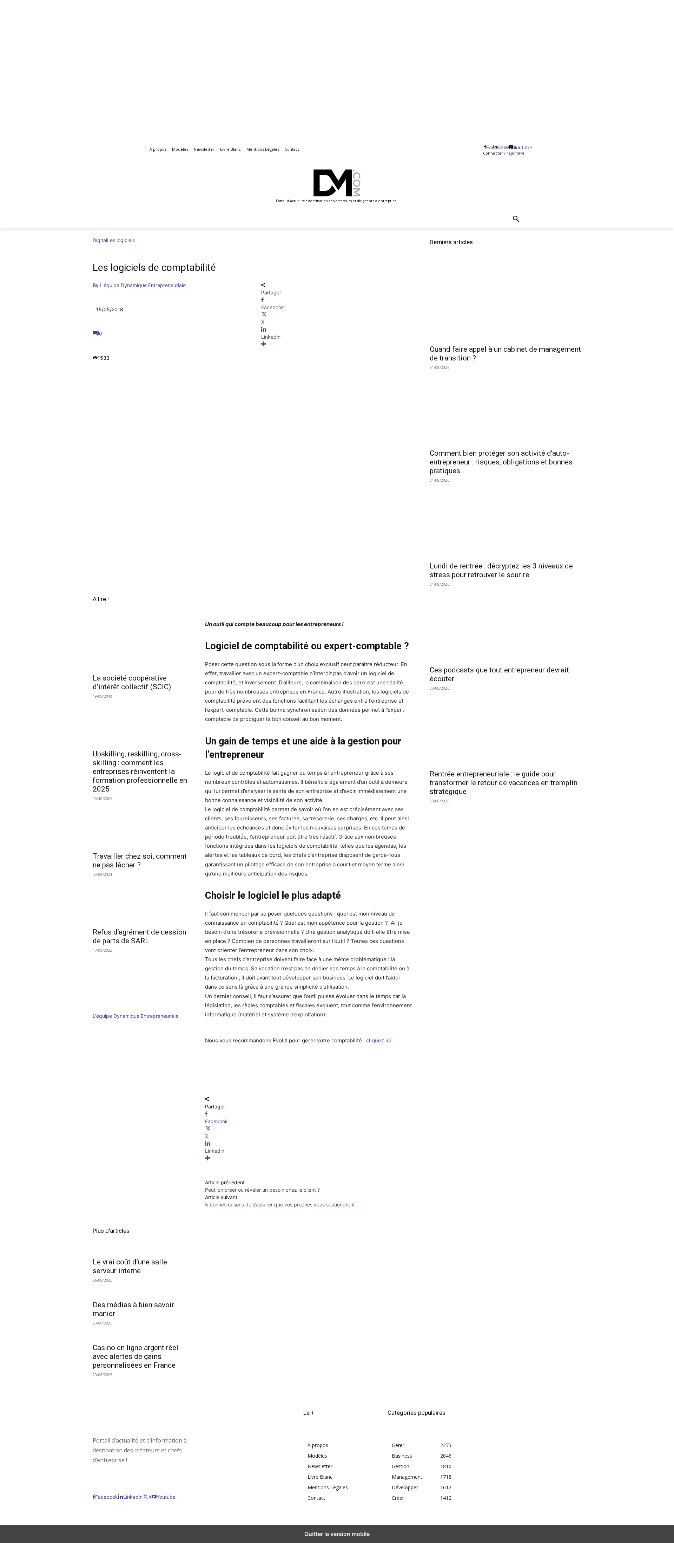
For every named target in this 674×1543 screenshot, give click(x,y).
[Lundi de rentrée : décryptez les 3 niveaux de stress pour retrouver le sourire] (505, 519)
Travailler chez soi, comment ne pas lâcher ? (140, 860)
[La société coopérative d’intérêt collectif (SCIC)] (140, 645)
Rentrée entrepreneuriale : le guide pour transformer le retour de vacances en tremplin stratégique (503, 783)
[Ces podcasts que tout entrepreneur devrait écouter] (505, 623)
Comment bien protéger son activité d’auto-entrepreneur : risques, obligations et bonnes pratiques (501, 462)
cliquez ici (378, 1040)
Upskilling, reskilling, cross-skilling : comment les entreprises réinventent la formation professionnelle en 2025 (140, 771)
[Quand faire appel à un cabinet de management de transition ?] (505, 302)
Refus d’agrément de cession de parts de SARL (139, 936)
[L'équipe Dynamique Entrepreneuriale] (114, 1008)
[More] (337, 344)
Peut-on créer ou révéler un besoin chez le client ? (262, 1190)
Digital (100, 240)
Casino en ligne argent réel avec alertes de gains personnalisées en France (135, 1356)
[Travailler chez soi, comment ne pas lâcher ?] (140, 823)
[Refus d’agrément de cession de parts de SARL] (140, 899)
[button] (516, 219)
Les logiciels (121, 240)
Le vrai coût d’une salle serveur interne (130, 1266)
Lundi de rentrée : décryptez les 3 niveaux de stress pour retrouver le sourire (501, 570)
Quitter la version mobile (337, 1533)
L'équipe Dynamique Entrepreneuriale (143, 285)
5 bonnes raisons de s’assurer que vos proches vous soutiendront (280, 1204)
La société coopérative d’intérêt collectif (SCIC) (132, 682)
